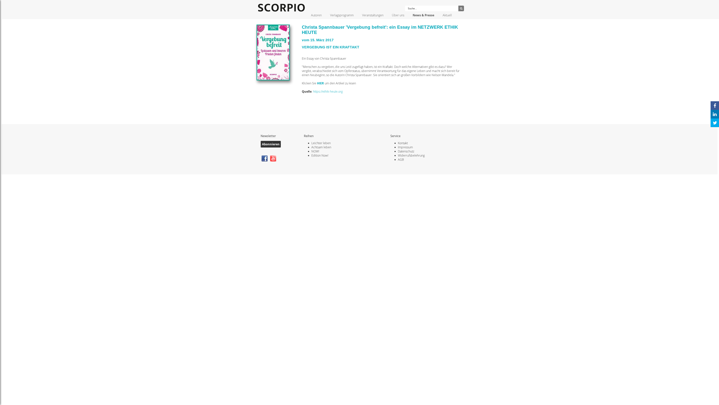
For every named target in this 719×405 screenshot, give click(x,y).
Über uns (398, 15)
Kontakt (403, 143)
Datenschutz (406, 151)
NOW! (315, 151)
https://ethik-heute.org (328, 91)
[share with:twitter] (715, 122)
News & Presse (423, 15)
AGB (401, 160)
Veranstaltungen (372, 15)
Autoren (316, 15)
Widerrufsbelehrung (411, 155)
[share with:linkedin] (715, 114)
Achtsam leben (321, 147)
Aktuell (447, 15)
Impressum (405, 147)
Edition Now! (319, 155)
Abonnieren (271, 144)
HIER (321, 83)
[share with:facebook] (715, 105)
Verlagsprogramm (342, 15)
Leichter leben (321, 143)
